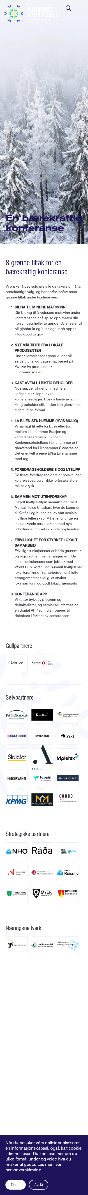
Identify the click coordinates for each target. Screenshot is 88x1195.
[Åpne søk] (68, 8)
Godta (15, 1184)
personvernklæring (23, 1169)
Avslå (38, 1184)
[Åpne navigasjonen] (79, 8)
